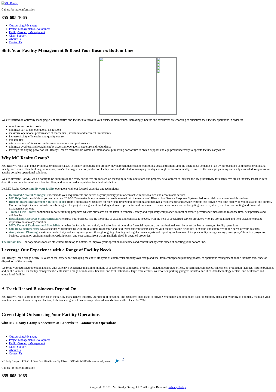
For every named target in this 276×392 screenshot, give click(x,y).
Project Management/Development (29, 28)
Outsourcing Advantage (23, 25)
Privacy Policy (177, 387)
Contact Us (15, 42)
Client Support (17, 35)
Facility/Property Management (27, 32)
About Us (15, 39)
